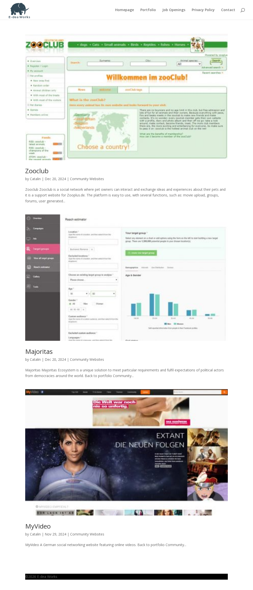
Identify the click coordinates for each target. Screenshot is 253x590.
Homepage (124, 10)
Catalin (35, 178)
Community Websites (87, 178)
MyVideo (38, 526)
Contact (228, 10)
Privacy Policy (203, 10)
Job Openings (173, 10)
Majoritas (39, 351)
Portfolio (148, 10)
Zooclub (37, 170)
